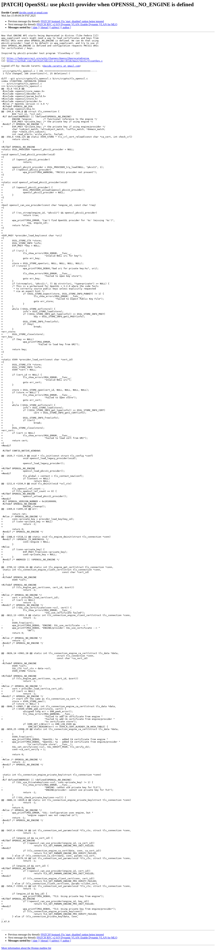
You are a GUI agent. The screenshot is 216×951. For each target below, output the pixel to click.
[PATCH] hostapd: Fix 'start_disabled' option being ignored (72, 21)
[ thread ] (44, 27)
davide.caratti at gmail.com (33, 12)
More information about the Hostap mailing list (26, 948)
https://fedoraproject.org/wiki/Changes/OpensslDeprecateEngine (48, 58)
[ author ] (66, 27)
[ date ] (35, 27)
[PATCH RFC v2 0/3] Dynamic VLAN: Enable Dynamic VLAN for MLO (77, 24)
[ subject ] (55, 27)
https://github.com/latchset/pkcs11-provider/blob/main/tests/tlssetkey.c (55, 61)
